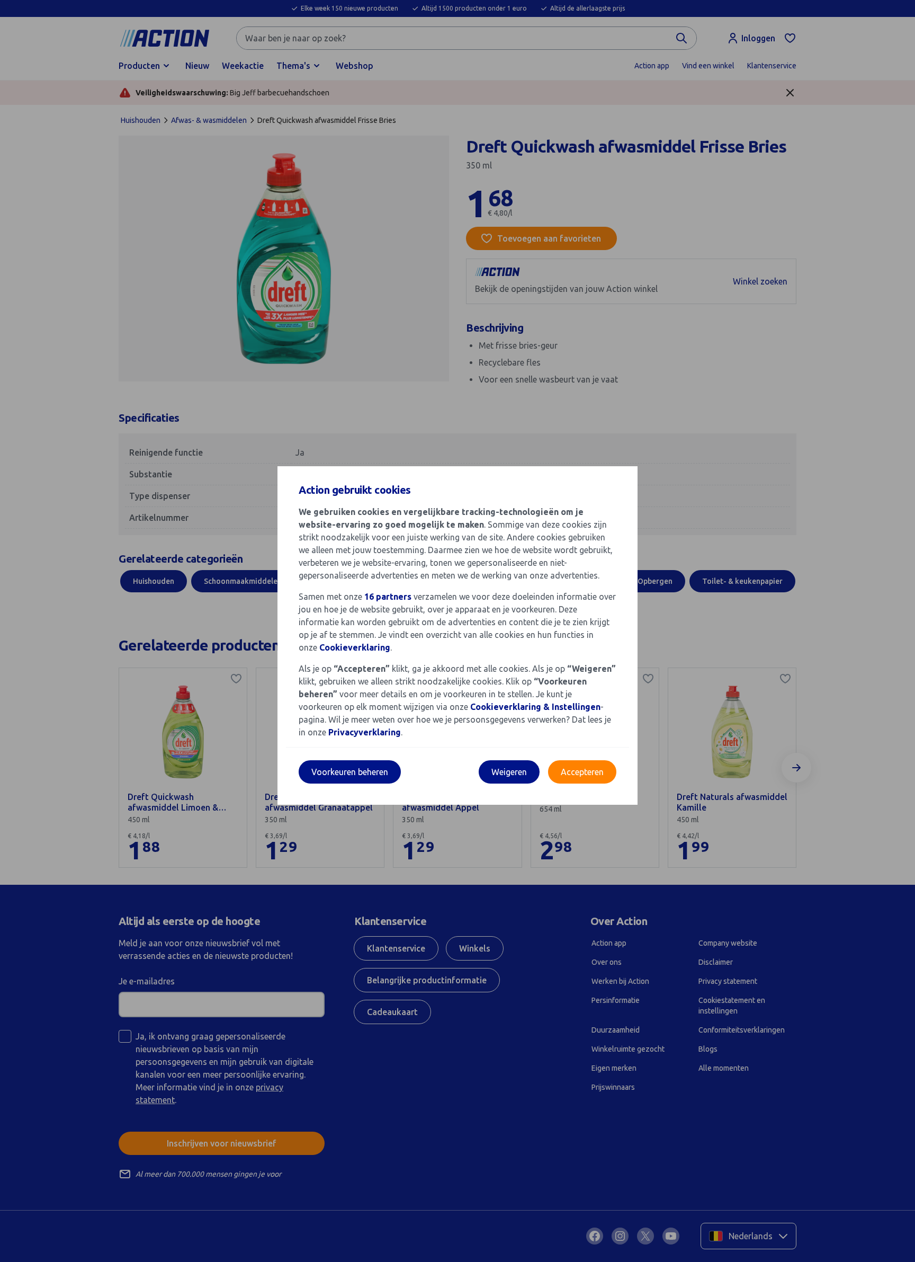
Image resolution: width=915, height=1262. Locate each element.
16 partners (387, 596)
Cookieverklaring (354, 647)
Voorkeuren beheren (349, 772)
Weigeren (509, 772)
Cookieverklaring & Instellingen (535, 707)
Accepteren (582, 772)
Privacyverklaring (364, 732)
